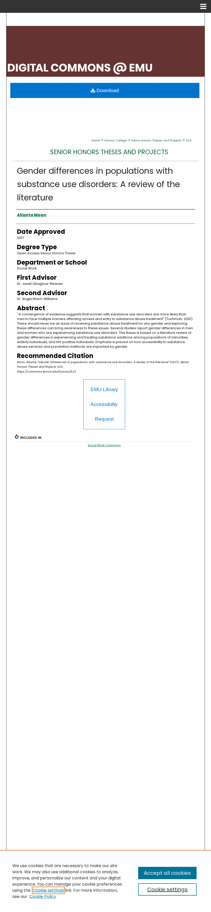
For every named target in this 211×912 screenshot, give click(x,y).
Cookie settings (48, 890)
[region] (105, 881)
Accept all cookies (167, 873)
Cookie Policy (42, 896)
